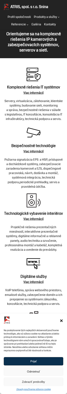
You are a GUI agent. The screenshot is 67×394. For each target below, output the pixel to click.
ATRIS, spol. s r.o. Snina (29, 7)
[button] (61, 321)
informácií (37, 93)
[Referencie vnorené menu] (27, 24)
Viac (26, 93)
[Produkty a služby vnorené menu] (59, 17)
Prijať (33, 361)
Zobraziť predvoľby (33, 381)
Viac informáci (33, 282)
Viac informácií (33, 151)
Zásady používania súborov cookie (33, 389)
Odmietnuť (33, 371)
